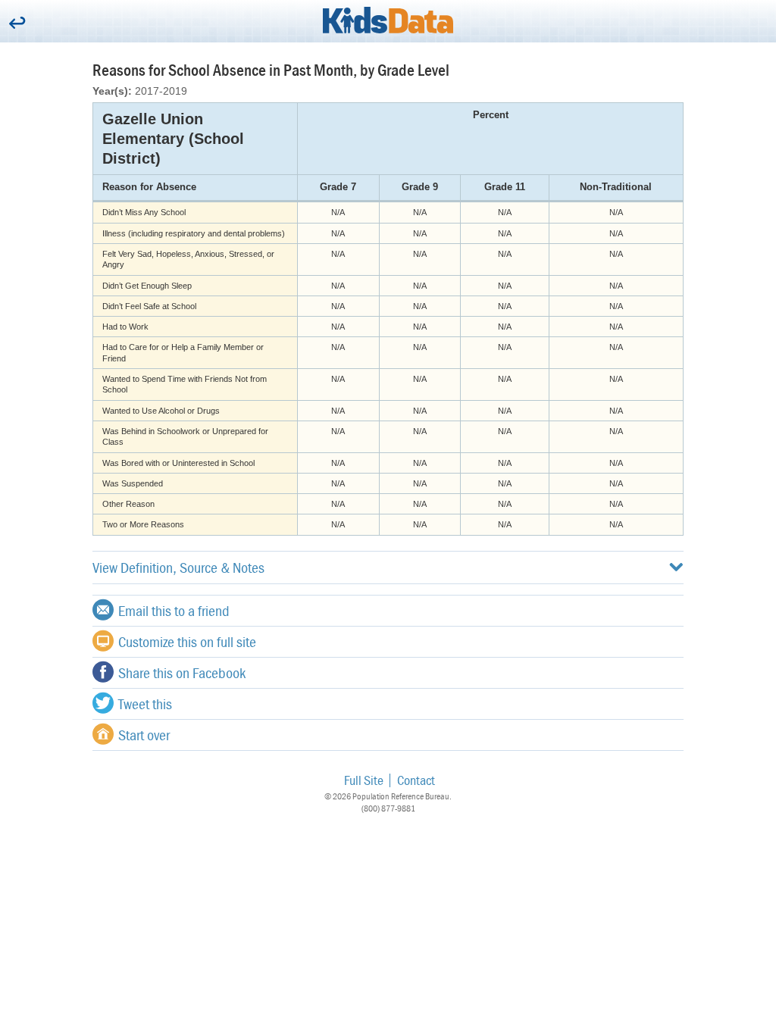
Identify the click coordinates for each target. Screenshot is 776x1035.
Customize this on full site (187, 641)
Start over (144, 734)
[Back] (17, 24)
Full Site (363, 780)
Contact (416, 780)
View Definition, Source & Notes (178, 567)
